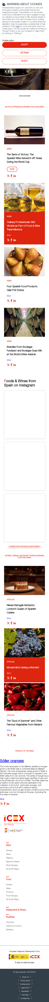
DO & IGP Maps (12, 869)
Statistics (9, 930)
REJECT (24, 61)
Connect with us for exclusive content (24, 547)
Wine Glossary (12, 865)
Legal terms (25, 988)
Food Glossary (12, 896)
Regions (9, 858)
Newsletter (25, 991)
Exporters (10, 922)
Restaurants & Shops (16, 910)
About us (25, 977)
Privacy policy (25, 981)
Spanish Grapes (12, 862)
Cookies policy (8, 41)
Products (9, 892)
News (9, 149)
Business (10, 917)
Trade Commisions (14, 926)
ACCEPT (24, 45)
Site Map (25, 995)
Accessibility (25, 998)
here (17, 27)
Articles (10, 600)
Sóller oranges (12, 761)
